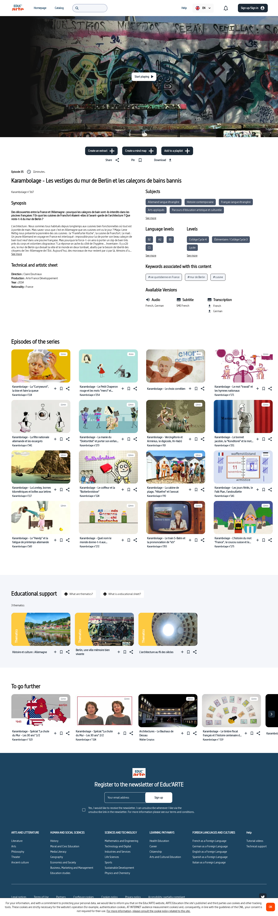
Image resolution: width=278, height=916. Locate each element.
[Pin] (61, 388)
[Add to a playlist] (56, 388)
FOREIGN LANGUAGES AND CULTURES (214, 832)
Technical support (256, 846)
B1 (170, 239)
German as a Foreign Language (210, 846)
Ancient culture (20, 862)
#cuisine (218, 277)
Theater (15, 857)
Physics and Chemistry (117, 873)
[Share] (67, 388)
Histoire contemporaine (200, 202)
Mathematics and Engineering (121, 841)
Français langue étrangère (236, 202)
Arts (13, 846)
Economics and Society (63, 862)
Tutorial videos (254, 841)
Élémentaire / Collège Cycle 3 (231, 239)
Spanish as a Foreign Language (210, 857)
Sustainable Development (119, 868)
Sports (108, 862)
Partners (61, 897)
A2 (159, 239)
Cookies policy (109, 897)
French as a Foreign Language (209, 841)
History (54, 841)
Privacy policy (133, 897)
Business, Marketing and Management (71, 868)
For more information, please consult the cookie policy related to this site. (148, 911)
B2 (149, 239)
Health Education (159, 841)
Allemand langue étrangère (163, 202)
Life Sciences (112, 857)
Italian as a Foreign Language (209, 862)
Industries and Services (117, 852)
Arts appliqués (156, 210)
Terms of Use (41, 897)
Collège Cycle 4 (198, 239)
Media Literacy (58, 852)
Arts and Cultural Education (165, 857)
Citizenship (156, 852)
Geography (56, 857)
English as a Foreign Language (210, 852)
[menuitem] (17, 8)
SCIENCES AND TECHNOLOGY (121, 832)
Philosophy (17, 852)
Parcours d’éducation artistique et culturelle (197, 210)
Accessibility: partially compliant (166, 897)
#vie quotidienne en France (163, 277)
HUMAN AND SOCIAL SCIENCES (67, 832)
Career (153, 846)
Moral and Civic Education (64, 846)
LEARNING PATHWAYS (162, 832)
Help (249, 832)
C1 (149, 248)
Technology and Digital (118, 846)
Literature (17, 841)
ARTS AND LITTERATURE (25, 832)
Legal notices (18, 897)
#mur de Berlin (196, 277)
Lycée (192, 248)
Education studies (60, 873)
